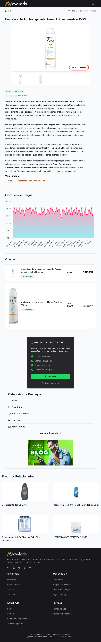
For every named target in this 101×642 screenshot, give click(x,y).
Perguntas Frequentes (17, 618)
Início (10, 11)
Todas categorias (15, 623)
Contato (10, 613)
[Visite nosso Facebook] (19, 567)
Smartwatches (13, 584)
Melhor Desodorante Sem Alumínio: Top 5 (27, 180)
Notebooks (18, 420)
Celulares (11, 594)
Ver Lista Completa (49, 433)
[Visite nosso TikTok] (24, 567)
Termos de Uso (59, 609)
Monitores (11, 579)
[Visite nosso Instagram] (14, 567)
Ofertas (71, 11)
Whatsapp (51, 376)
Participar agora (49, 383)
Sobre (10, 609)
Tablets (10, 589)
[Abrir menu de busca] (86, 3)
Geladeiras (17, 407)
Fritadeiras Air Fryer (61, 589)
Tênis (14, 400)
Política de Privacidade (62, 613)
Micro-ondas (18, 426)
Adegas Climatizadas (61, 584)
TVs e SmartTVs (20, 413)
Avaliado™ (41, 634)
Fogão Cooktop (59, 594)
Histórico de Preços (87, 11)
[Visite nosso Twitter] (30, 567)
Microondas (57, 579)
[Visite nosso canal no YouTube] (8, 567)
